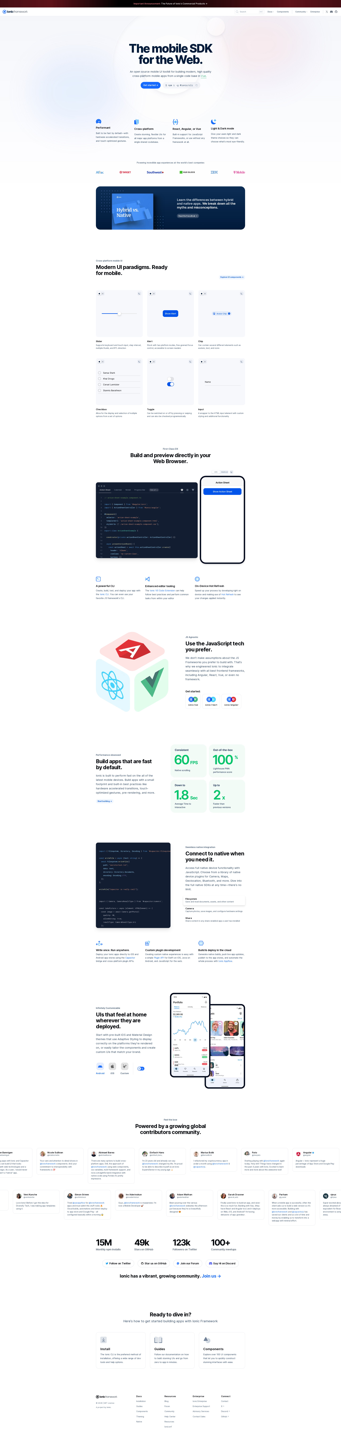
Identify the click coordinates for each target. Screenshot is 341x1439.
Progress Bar (139, 490)
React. (205, 78)
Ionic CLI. (104, 594)
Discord (224, 1411)
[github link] (336, 12)
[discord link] (331, 12)
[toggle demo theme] (140, 1068)
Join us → (211, 1276)
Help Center (170, 1416)
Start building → (105, 801)
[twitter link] (327, 12)
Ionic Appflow (225, 961)
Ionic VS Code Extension (162, 590)
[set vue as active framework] (193, 490)
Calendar (118, 490)
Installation (141, 1401)
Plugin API (159, 957)
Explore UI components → (231, 277)
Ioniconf (168, 1427)
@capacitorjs (186, 1167)
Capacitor (130, 957)
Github (224, 1416)
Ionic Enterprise (200, 1401)
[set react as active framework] (187, 490)
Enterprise (315, 12)
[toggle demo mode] (101, 293)
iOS (215, 472)
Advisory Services (201, 1411)
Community (169, 1411)
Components (283, 12)
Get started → (150, 85)
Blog (167, 1401)
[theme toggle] (139, 293)
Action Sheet (105, 490)
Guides (139, 1406)
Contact (224, 1401)
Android (224, 472)
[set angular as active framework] (182, 490)
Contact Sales (199, 1416)
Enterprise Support (201, 1406)
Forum (167, 1406)
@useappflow (92, 1203)
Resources (169, 1421)
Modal (128, 490)
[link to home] (15, 12)
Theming (140, 1416)
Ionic (109, 1407)
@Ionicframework (34, 1164)
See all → (154, 490)
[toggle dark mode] (231, 472)
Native (139, 1421)
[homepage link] (114, 1396)
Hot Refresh (227, 594)
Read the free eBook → (187, 216)
